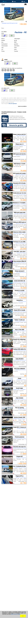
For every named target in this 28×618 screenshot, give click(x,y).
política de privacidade (15, 614)
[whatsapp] (12, 35)
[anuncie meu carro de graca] (14, 127)
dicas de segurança (13, 103)
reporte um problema (22, 106)
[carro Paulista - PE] (25, 4)
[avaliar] (8, 70)
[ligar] (4, 35)
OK (23, 615)
